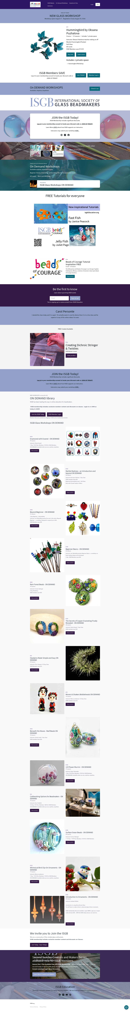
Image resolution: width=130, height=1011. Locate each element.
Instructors (50, 5)
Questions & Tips (73, 3)
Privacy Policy (43, 1006)
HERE (55, 127)
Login (92, 4)
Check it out (94, 88)
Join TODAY (81, 75)
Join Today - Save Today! (39, 945)
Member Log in (93, 75)
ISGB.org (32, 1003)
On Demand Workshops (62, 3)
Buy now (70, 54)
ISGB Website (51, 3)
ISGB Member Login (54, 414)
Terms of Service (34, 1006)
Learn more (81, 54)
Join (98, 4)
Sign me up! (75, 298)
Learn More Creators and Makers (44, 974)
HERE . (77, 131)
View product (70, 276)
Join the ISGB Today (38, 414)
